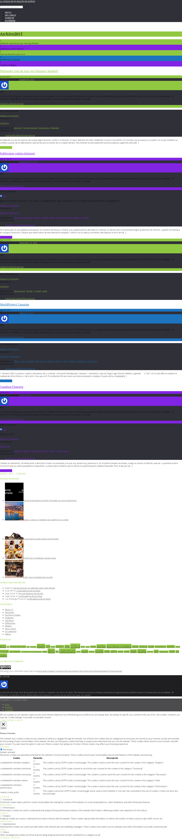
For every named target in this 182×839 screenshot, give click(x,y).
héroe (45, 451)
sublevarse (77, 217)
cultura (87, 647)
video (3, 655)
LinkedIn (44, 217)
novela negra (44, 128)
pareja (107, 651)
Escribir (29, 291)
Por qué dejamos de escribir (30, 593)
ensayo (93, 646)
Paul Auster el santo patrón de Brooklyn (41, 538)
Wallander (54, 128)
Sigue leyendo (6, 147)
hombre (171, 646)
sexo (156, 651)
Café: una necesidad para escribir (38, 577)
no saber (37, 291)
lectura (44, 652)
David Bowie (36, 451)
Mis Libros (10, 15)
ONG (65, 361)
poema (120, 651)
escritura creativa (118, 646)
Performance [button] (6, 805)
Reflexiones (14, 213)
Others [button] (3, 829)
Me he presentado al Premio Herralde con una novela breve (50, 500)
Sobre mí (9, 18)
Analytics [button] (4, 813)
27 (31, 161)
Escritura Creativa (12, 615)
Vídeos (8, 634)
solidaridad (81, 361)
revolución (67, 217)
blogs (41, 646)
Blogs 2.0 (4, 213)
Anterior (3, 473)
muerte (78, 652)
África (16, 361)
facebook (18, 217)
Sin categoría (10, 631)
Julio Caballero (15, 651)
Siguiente (22, 473)
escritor (101, 646)
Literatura (4, 123)
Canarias (30, 361)
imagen (177, 647)
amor (3, 646)
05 (28, 79)
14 (31, 242)
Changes (26, 451)
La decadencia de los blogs (28, 590)
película (113, 651)
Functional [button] (4, 796)
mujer (84, 651)
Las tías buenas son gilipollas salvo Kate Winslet (34, 588)
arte (8, 647)
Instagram (27, 217)
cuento (83, 647)
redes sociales (55, 217)
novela (59, 451)
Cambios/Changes (11, 387)
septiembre (24, 161)
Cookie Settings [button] (6, 720)
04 (24, 395)
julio (21, 395)
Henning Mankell (30, 128)
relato (133, 651)
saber (44, 291)
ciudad (53, 647)
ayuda (22, 361)
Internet (36, 217)
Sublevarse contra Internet (17, 153)
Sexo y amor (10, 628)
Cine (48, 646)
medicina (50, 361)
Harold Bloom (160, 646)
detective (18, 128)
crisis (67, 646)
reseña (141, 651)
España (135, 646)
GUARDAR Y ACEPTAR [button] (10, 837)
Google (151, 646)
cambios (17, 451)
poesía (127, 651)
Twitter (86, 217)
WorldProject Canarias (14, 304)
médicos (58, 361)
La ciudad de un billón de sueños (17, 1)
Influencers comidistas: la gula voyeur (40, 558)
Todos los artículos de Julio (12, 103)
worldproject (92, 361)
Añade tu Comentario (9, 115)
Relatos (8, 626)
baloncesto (33, 647)
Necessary (8, 749)
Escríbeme (10, 20)
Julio (4, 196)
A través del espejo (18, 646)
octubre (22, 79)
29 (27, 313)
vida (177, 651)
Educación (4, 356)
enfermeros (40, 361)
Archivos (9, 707)
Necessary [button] (5, 746)
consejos (60, 646)
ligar (57, 651)
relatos (66, 451)
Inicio (8, 12)
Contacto (9, 710)
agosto (22, 313)
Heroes (52, 451)
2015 (32, 79)
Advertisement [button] (6, 821)
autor (28, 647)
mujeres (92, 652)
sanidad (71, 361)
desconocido (19, 291)
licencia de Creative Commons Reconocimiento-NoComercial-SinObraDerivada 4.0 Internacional (80, 671)
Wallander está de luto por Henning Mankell (29, 71)
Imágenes (9, 617)
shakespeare (164, 652)
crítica (75, 645)
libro (51, 650)
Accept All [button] (18, 720)
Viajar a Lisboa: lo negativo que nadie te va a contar (46, 519)
